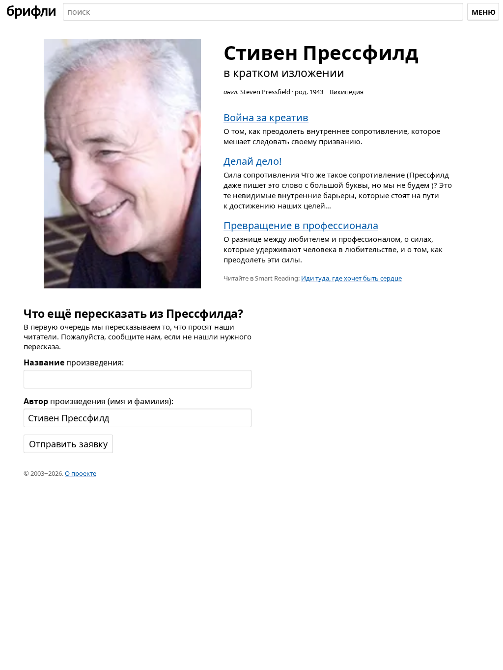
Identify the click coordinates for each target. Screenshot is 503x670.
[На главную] (31, 11)
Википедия (346, 91)
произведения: (74, 362)
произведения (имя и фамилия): (98, 401)
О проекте (80, 473)
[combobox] (263, 12)
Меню (484, 12)
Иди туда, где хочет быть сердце (351, 278)
